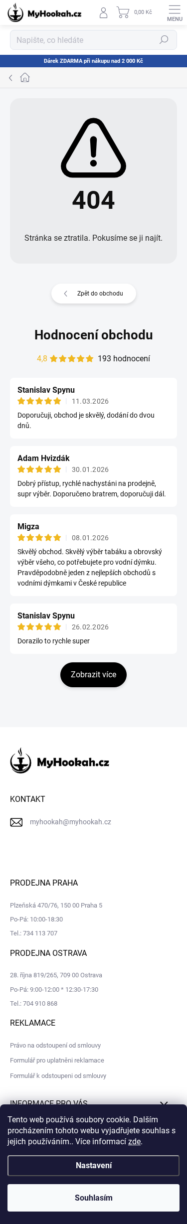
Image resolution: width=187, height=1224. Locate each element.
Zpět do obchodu (100, 293)
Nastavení (94, 1165)
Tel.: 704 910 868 (33, 1003)
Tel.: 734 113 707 (33, 933)
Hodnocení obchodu (93, 334)
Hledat (164, 39)
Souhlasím (94, 1198)
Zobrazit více (93, 674)
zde (134, 1141)
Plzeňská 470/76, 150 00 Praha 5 (56, 905)
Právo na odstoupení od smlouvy (55, 1045)
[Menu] (174, 12)
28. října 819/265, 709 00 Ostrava (56, 975)
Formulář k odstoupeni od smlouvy (58, 1075)
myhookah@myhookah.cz (70, 822)
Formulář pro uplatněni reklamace (57, 1060)
